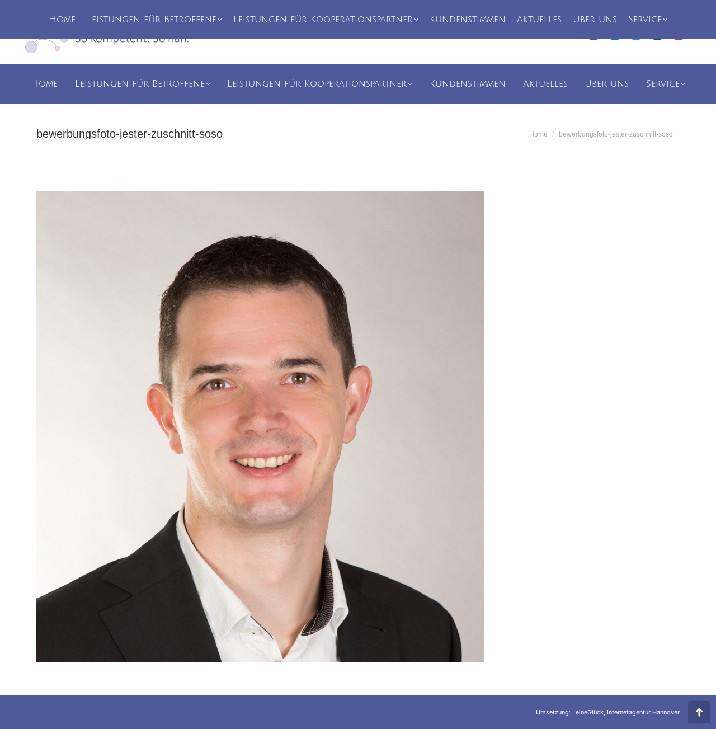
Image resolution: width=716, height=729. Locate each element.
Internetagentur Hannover (643, 712)
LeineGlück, (589, 712)
